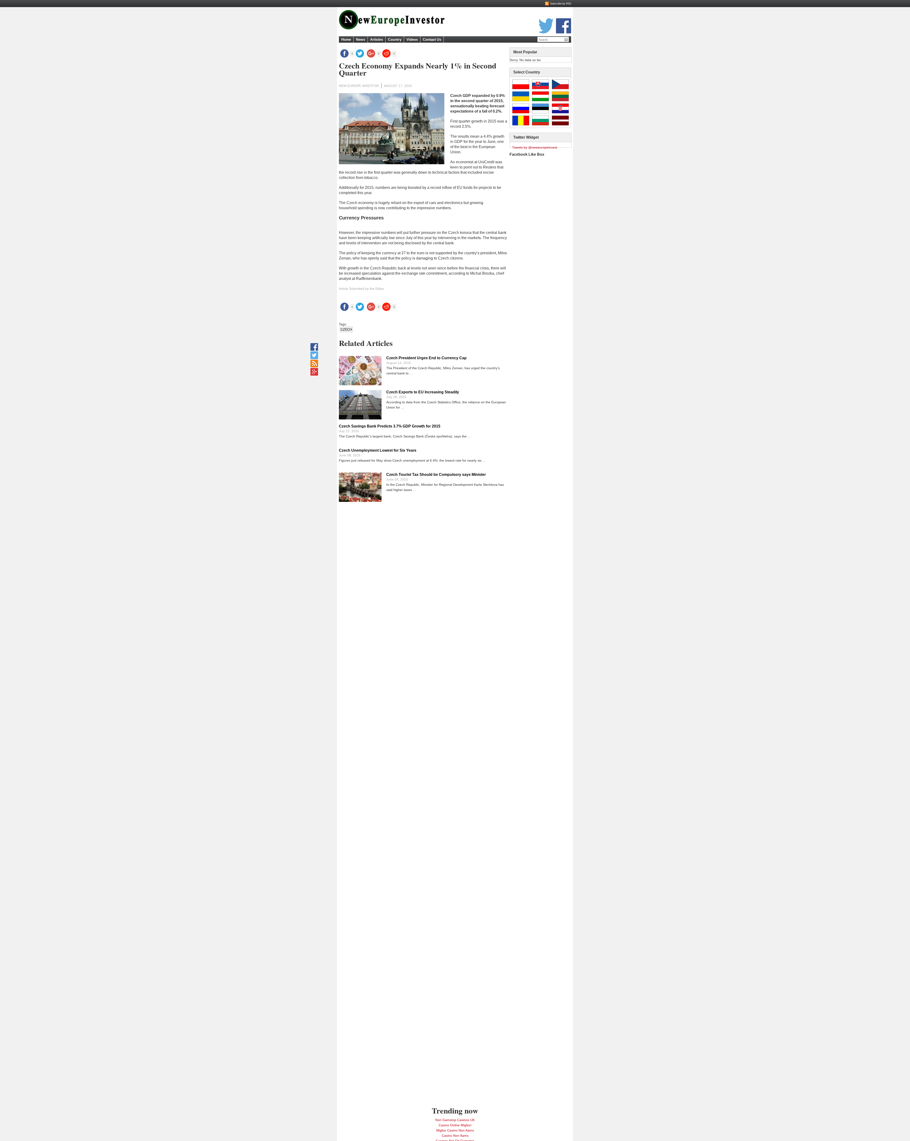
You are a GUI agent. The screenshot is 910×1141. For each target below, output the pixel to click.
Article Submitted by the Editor (361, 289)
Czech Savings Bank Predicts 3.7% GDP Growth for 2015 (389, 426)
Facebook (563, 25)
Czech (346, 329)
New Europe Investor (359, 86)
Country (394, 39)
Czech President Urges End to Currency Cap (426, 358)
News (360, 39)
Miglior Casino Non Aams (455, 1130)
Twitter (546, 25)
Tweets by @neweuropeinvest (534, 147)
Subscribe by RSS (560, 3)
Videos (412, 39)
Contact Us (432, 39)
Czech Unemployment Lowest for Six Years (377, 450)
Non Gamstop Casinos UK (455, 1120)
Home (346, 39)
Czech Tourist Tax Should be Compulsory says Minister (436, 475)
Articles (376, 39)
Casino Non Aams (455, 1135)
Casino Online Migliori (455, 1125)
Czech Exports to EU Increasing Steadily (422, 392)
